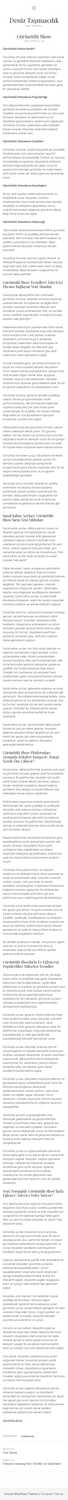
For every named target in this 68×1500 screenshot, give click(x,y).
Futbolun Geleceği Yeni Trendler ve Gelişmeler (32, 1463)
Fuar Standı (10, 1452)
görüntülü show (12, 1420)
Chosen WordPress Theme (20, 1494)
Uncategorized (27, 1436)
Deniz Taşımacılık (34, 20)
